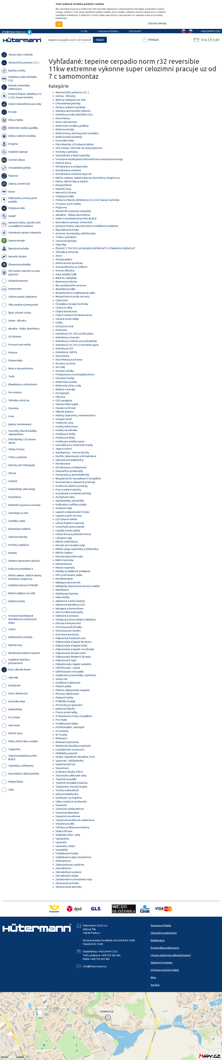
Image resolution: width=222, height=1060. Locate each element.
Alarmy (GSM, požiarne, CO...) (72, 92)
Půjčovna (61, 207)
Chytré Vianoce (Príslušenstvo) (74, 315)
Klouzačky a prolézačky (69, 471)
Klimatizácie (63, 463)
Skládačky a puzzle (66, 753)
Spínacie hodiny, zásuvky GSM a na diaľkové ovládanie (87, 225)
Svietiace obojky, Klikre (69, 771)
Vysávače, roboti (65, 846)
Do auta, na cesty (65, 363)
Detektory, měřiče (66, 352)
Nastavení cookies (161, 962)
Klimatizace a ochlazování (71, 467)
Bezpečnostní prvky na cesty (72, 296)
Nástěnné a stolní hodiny (70, 600)
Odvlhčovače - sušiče (68, 667)
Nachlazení (62, 589)
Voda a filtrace (64, 831)
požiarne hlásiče (65, 708)
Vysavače (61, 842)
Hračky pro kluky (65, 437)
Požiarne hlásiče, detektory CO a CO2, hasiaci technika (87, 199)
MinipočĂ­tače (64, 185)
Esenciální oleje (65, 140)
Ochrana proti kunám (68, 630)
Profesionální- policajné (70, 727)
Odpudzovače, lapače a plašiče (73, 664)
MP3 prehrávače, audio (69, 575)
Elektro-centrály (65, 389)
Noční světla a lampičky (69, 612)
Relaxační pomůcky (67, 742)
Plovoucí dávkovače (67, 693)
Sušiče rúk (61, 678)
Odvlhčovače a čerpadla (69, 671)
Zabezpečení (63, 860)
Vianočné (61, 805)
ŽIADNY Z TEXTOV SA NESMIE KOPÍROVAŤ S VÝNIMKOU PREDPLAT (95, 248)
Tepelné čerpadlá (66, 779)
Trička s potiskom (66, 237)
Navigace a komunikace (69, 608)
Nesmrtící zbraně (66, 192)
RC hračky (61, 734)
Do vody (60, 367)
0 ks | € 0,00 (210, 40)
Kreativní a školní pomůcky (72, 485)
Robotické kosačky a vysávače (73, 745)
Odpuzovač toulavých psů (71, 638)
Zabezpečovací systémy (70, 864)
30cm (59, 255)
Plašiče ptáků (63, 686)
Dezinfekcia (63, 118)
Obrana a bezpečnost (68, 623)
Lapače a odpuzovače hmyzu (72, 511)
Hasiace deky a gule (67, 404)
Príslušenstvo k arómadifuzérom (75, 374)
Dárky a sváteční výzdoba (70, 107)
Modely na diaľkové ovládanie (73, 571)
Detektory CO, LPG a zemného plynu (77, 344)
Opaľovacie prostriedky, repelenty (76, 675)
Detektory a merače (67, 337)
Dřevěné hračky (65, 378)
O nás (84, 31)
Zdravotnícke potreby (68, 886)
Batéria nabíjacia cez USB (71, 99)
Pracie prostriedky (66, 712)
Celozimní (62, 300)
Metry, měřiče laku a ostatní (72, 181)
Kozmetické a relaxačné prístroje (75, 482)
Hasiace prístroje (66, 407)
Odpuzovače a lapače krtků (71, 645)
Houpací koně (64, 419)
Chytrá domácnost (66, 311)
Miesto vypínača (65, 567)
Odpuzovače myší (66, 660)
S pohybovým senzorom (70, 749)
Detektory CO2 (64, 348)
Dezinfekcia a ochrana (69, 359)
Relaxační (61, 738)
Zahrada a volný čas (67, 251)
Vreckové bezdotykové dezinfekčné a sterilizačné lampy (89, 159)
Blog (153, 977)
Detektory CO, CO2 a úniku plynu (74, 333)
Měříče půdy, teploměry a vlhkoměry (77, 549)
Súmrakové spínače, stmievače (74, 222)
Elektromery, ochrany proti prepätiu (77, 133)
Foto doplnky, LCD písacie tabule (75, 144)
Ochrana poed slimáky (69, 626)
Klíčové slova (63, 162)
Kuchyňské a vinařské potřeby (73, 493)
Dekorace (61, 329)
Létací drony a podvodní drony (73, 534)
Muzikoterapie (64, 578)
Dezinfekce (62, 355)
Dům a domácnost (66, 121)
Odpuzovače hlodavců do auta (73, 656)
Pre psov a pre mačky (68, 203)
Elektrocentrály (65, 129)
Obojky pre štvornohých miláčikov (76, 619)
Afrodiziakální (64, 259)
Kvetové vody (64, 508)
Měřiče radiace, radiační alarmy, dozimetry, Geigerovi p (88, 177)
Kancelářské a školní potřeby (73, 155)
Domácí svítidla (65, 370)
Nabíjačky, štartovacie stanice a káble (78, 586)
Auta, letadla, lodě (66, 274)
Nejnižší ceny (63, 188)
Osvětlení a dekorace (68, 682)
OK (59, 24)
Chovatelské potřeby (68, 103)
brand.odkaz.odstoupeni (165, 947)
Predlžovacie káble (67, 723)
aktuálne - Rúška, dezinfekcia (73, 214)
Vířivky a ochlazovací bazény (72, 827)
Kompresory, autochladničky (72, 474)
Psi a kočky (62, 730)
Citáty (59, 322)
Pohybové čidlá (65, 196)
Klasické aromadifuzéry (69, 459)
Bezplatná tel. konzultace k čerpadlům (78, 478)
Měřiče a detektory (67, 541)
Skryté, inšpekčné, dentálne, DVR (75, 756)
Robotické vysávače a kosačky (73, 211)
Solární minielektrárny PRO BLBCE (76, 218)
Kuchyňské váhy (65, 497)
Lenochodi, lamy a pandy (70, 526)
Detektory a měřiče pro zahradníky (76, 341)
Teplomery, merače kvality (71, 786)
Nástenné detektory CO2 (70, 604)
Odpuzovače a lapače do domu (73, 641)
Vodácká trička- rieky (68, 834)
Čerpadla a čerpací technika (72, 303)
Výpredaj (61, 244)
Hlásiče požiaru (65, 411)
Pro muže (61, 719)
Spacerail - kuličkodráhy (69, 760)
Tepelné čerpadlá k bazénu (72, 782)
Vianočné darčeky (66, 240)
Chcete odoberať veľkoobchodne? (171, 955)
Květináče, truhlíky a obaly (71, 504)
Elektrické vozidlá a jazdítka (72, 125)
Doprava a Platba (108, 31)
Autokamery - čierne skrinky (72, 452)
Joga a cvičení (64, 448)
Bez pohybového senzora (71, 285)
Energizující (62, 393)
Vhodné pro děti (65, 823)
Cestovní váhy (64, 307)
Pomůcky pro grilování (69, 704)
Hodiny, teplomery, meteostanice (75, 415)
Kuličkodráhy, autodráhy (70, 500)
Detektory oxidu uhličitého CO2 (74, 114)
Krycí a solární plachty (68, 489)
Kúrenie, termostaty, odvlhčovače (76, 233)
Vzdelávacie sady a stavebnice (73, 857)
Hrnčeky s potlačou (67, 151)
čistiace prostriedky (67, 318)
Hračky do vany (64, 422)
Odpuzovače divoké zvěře (71, 652)
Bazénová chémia (66, 281)
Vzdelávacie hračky (67, 853)
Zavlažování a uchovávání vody (74, 879)
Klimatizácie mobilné (68, 170)
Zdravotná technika (67, 883)
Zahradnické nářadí (67, 875)
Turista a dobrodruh (67, 790)
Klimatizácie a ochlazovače (72, 166)
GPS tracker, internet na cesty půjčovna (79, 147)
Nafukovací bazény (67, 593)
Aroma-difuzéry (65, 270)
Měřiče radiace (64, 552)
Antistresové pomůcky (69, 263)
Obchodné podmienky (164, 932)
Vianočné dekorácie (67, 812)
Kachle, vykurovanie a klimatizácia (76, 456)
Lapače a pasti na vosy (69, 515)
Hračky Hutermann (67, 426)
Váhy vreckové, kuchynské (71, 801)
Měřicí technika (65, 560)
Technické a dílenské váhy (71, 775)
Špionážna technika (67, 229)
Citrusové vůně (64, 326)
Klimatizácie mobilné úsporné (73, 173)
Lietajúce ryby (64, 537)
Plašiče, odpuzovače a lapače (73, 690)
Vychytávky (62, 838)
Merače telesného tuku (69, 556)
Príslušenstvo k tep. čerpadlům (74, 716)
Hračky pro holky (65, 433)
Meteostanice (64, 563)
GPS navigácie (64, 400)
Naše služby (62, 597)
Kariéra (155, 984)
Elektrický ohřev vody (68, 385)
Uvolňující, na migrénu (69, 797)
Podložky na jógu (65, 701)
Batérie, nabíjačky (66, 277)
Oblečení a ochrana (67, 615)
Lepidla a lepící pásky (68, 530)
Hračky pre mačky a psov (70, 441)
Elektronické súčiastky (69, 136)
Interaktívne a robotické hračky (74, 445)
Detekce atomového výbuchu (73, 110)
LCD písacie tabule (66, 519)
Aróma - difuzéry (65, 95)
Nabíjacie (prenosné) (68, 582)
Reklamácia (157, 940)
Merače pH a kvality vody (70, 545)
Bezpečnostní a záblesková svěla (75, 292)
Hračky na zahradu (66, 430)
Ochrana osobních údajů (165, 969)
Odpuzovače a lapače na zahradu (75, 649)
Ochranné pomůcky (67, 634)
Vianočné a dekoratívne (70, 808)
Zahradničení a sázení (68, 872)
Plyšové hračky (64, 697)
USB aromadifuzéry (67, 794)
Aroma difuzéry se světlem (71, 266)
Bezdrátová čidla (65, 289)
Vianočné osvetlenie (68, 816)
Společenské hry (65, 764)
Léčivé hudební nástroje (70, 523)
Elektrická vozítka (66, 381)
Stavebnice (62, 768)
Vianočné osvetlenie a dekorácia (75, 820)
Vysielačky (62, 849)
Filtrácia (60, 396)
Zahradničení (63, 868)
